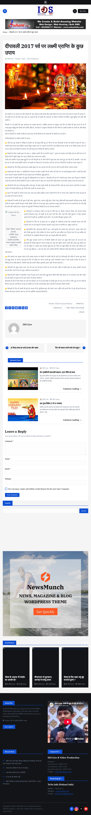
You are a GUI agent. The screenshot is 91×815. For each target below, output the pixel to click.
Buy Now (83, 11)
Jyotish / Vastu (20, 59)
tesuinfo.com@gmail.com (64, 794)
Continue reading (71, 388)
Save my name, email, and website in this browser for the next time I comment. (38, 489)
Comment (9, 441)
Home (5, 32)
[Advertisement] (45, 532)
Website (8, 479)
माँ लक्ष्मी (82, 312)
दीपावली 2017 (58, 308)
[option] (16, 667)
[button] (83, 643)
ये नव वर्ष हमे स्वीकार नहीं (13, 777)
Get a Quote (9, 727)
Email (8, 469)
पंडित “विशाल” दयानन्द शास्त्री (75, 308)
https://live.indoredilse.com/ (16, 720)
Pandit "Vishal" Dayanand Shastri (60, 304)
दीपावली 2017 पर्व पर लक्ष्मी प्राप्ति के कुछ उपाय (23, 32)
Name (8, 459)
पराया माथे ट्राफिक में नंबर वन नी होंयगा (17, 768)
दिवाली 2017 (80, 304)
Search (7, 503)
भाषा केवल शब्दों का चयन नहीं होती (15, 772)
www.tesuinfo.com (62, 791)
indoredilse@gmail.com (63, 772)
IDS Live (10, 59)
